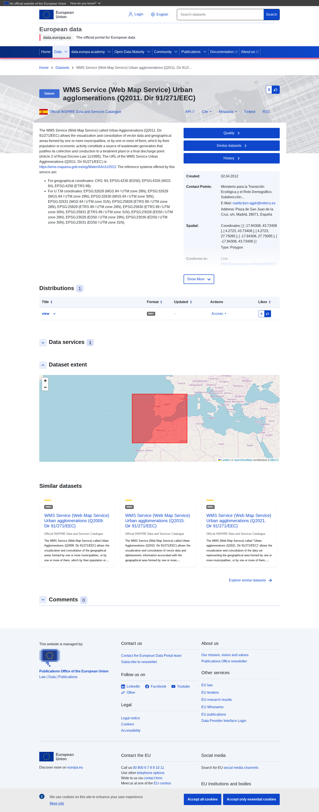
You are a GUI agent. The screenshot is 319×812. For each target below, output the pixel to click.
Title (45, 302)
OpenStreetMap (243, 460)
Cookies (127, 724)
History (229, 158)
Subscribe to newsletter (139, 662)
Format (153, 302)
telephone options (150, 773)
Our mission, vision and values (224, 655)
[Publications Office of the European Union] (77, 657)
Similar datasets (229, 145)
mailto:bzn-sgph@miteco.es (254, 203)
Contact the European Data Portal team (151, 655)
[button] (86, 3)
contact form (153, 778)
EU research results (216, 699)
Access (217, 313)
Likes (262, 302)
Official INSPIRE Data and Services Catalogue (85, 112)
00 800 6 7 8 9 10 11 (148, 767)
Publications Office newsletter (224, 661)
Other (131, 692)
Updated (181, 302)
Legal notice (130, 718)
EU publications (213, 714)
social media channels (241, 767)
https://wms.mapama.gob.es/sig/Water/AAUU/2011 (78, 167)
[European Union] (77, 756)
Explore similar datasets (251, 580)
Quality (229, 133)
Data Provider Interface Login (223, 720)
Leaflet (225, 460)
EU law (207, 685)
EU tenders (210, 692)
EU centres (162, 783)
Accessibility (130, 730)
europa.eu (75, 767)
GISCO (274, 460)
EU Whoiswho (212, 707)
